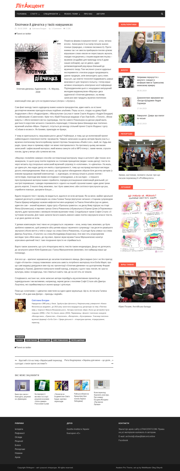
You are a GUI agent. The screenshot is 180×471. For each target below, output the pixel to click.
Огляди (18, 437)
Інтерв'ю (19, 429)
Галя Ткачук (31, 340)
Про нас (88, 14)
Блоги (18, 445)
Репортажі (20, 449)
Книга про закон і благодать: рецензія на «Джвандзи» (23, 396)
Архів (17, 457)
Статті (33, 14)
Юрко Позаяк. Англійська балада (135, 306)
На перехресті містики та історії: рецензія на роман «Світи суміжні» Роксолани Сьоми (42, 399)
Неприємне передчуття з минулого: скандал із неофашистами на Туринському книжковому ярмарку (150, 81)
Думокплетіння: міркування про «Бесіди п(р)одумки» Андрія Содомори (150, 101)
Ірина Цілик (45, 340)
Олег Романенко (60, 340)
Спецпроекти (50, 14)
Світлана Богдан (39, 28)
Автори (100, 14)
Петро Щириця (77, 340)
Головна (21, 14)
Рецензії (20, 337)
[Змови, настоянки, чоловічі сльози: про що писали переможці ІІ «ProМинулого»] (142, 155)
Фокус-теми (71, 14)
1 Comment (56, 28)
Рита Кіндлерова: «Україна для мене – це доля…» (88, 360)
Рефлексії (20, 433)
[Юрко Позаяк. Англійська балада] (142, 286)
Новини (18, 453)
